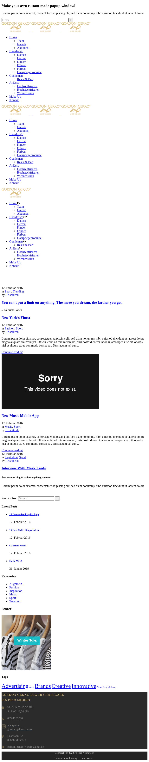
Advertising (15, 686)
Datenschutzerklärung (66, 758)
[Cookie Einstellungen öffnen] (8, 757)
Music (8, 426)
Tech (105, 687)
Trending (18, 291)
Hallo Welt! (15, 561)
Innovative (84, 686)
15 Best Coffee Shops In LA (24, 530)
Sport (8, 291)
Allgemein (15, 584)
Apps (31, 687)
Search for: (9, 498)
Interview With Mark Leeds (24, 468)
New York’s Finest (16, 318)
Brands (43, 686)
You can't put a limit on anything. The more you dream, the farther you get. (62, 302)
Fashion (9, 328)
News (99, 687)
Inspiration (11, 457)
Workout (111, 687)
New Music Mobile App (20, 416)
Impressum (86, 758)
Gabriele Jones (17, 545)
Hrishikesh (12, 295)
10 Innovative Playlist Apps (24, 514)
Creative (61, 686)
